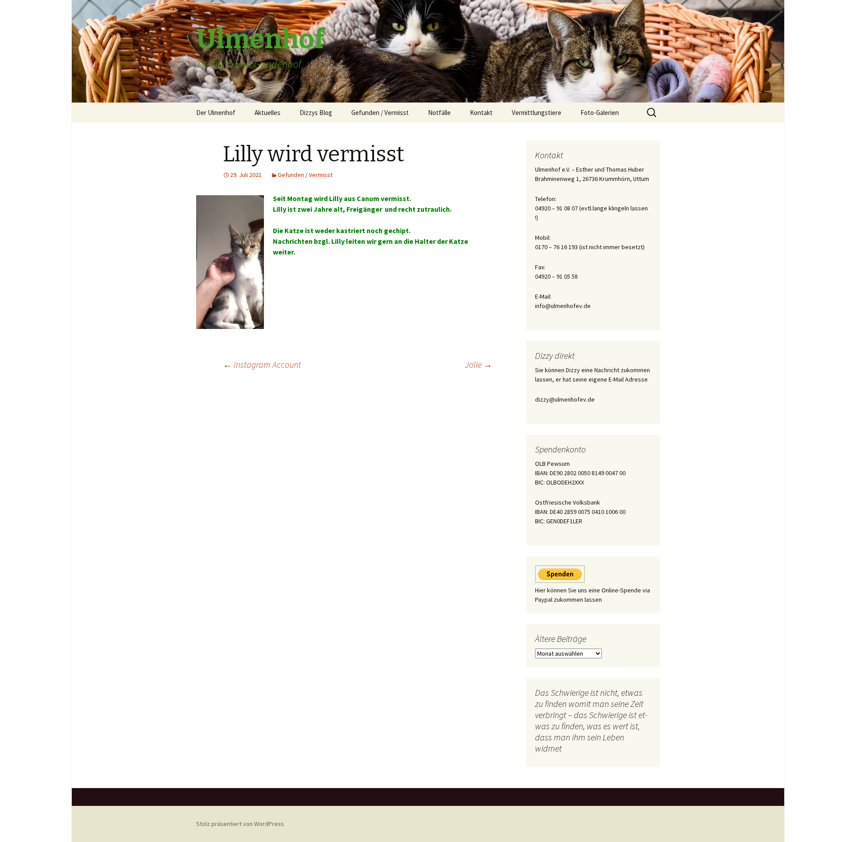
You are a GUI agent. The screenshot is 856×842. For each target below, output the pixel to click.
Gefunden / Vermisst (380, 112)
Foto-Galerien (599, 112)
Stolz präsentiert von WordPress (240, 824)
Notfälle (439, 112)
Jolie (478, 364)
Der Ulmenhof (215, 112)
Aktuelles (267, 112)
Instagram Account (262, 364)
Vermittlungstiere (536, 112)
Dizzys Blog (316, 112)
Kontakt (481, 112)
